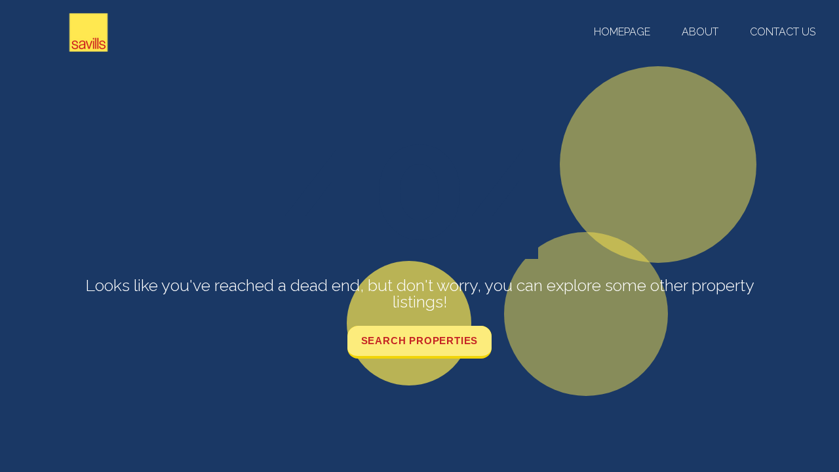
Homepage (622, 32)
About (700, 32)
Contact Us (782, 32)
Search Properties (419, 340)
